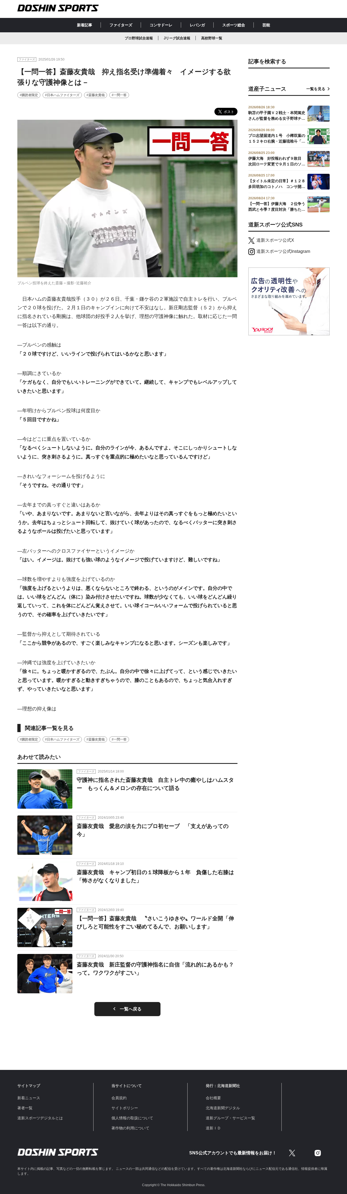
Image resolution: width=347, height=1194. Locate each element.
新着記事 (84, 25)
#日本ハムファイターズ (62, 95)
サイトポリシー (124, 1108)
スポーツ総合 (233, 25)
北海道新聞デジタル (223, 1108)
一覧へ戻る (131, 1009)
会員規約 (119, 1098)
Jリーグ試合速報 (177, 38)
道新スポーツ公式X (275, 240)
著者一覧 (25, 1108)
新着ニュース (28, 1098)
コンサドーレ (161, 25)
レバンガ (197, 25)
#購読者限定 (29, 95)
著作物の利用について (130, 1128)
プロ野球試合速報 (139, 38)
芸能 (266, 25)
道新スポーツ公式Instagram (283, 251)
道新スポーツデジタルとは (40, 1118)
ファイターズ (121, 25)
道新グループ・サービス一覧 (230, 1118)
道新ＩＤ (213, 1128)
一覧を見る (315, 89)
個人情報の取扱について (132, 1118)
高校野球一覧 (211, 38)
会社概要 (213, 1098)
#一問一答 (119, 95)
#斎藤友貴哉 (95, 95)
